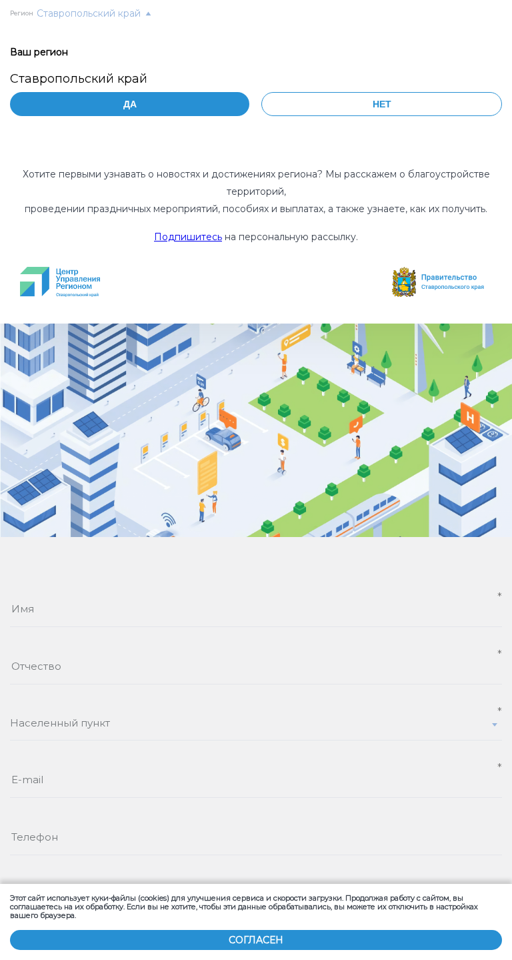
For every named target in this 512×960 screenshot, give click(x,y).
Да (130, 104)
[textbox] (256, 722)
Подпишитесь (188, 237)
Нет (382, 104)
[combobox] (256, 728)
